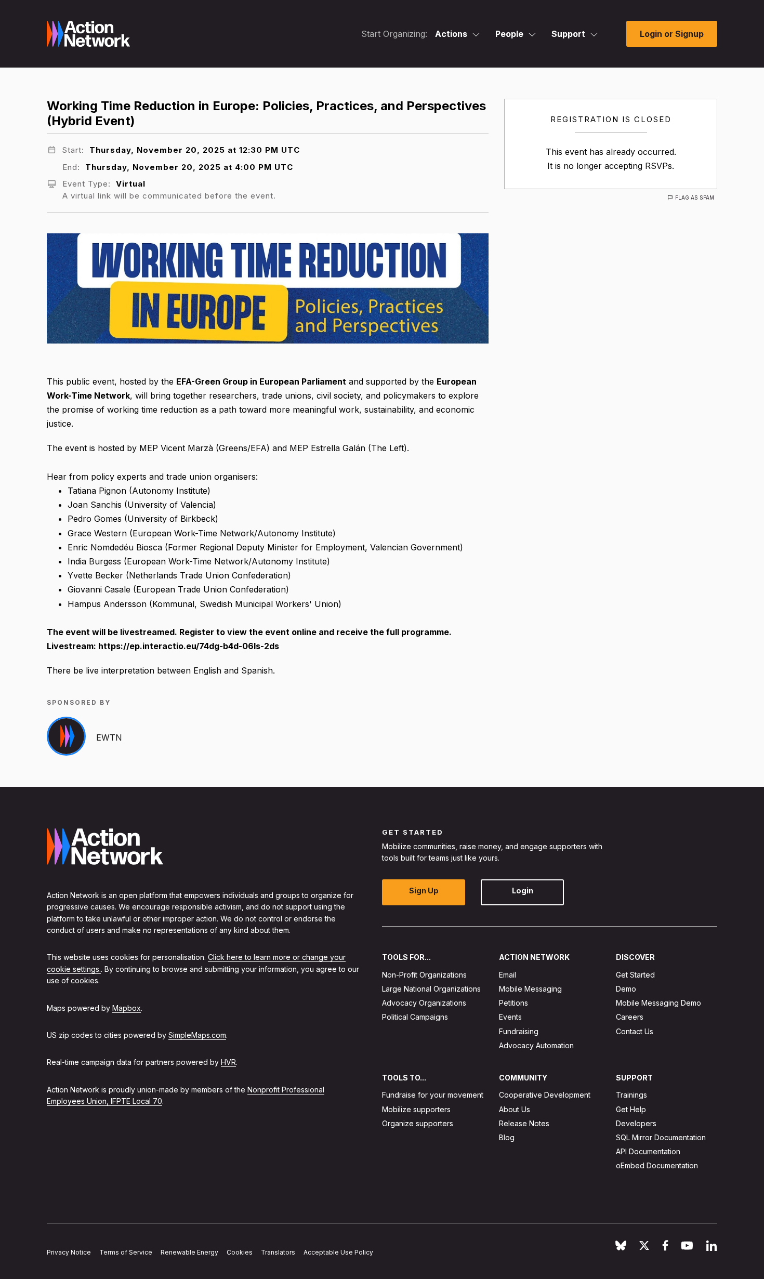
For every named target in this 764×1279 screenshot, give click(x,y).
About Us (514, 1109)
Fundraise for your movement (432, 1094)
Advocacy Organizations (424, 1002)
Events (510, 1016)
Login (522, 890)
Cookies (240, 1252)
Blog (507, 1137)
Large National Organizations (431, 988)
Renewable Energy (189, 1252)
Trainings (631, 1094)
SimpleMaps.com (197, 1035)
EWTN (109, 737)
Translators (278, 1252)
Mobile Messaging (530, 988)
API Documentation (648, 1151)
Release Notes (524, 1123)
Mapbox (126, 1008)
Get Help (631, 1109)
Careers (629, 1016)
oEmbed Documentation (657, 1165)
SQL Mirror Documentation (661, 1137)
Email (507, 974)
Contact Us (634, 1031)
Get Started (635, 974)
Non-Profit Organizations (424, 974)
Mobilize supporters (416, 1109)
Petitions (513, 1002)
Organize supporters (417, 1123)
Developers (636, 1123)
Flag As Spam (694, 197)
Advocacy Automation (536, 1045)
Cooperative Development (544, 1094)
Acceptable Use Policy (338, 1252)
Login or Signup (672, 34)
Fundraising (518, 1031)
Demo (626, 988)
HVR (228, 1062)
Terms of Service (125, 1252)
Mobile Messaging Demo (658, 1002)
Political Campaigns (415, 1016)
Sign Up (424, 890)
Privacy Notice (69, 1252)
